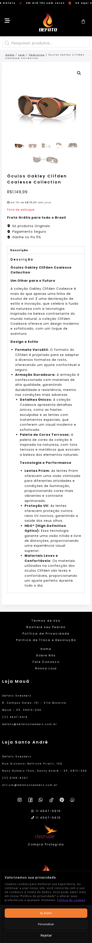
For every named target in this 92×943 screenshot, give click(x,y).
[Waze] (72, 799)
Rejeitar (46, 935)
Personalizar (46, 924)
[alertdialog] (46, 3)
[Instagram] (19, 799)
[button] (79, 73)
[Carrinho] (83, 21)
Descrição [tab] (19, 250)
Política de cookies (71, 900)
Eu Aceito (46, 913)
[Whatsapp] (40, 799)
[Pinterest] (61, 799)
